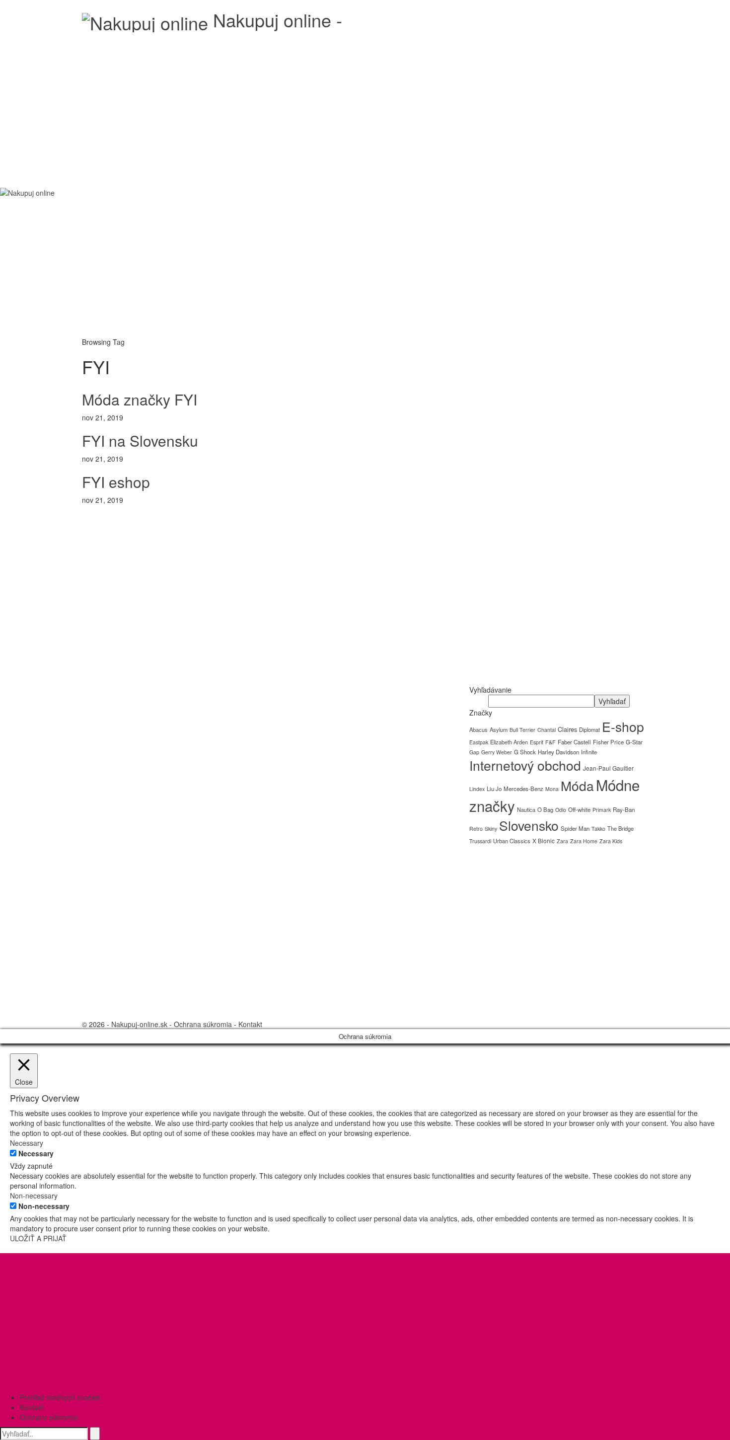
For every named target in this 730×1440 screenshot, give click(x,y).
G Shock (525, 752)
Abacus (478, 729)
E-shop (623, 726)
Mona (552, 789)
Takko (598, 828)
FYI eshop (116, 481)
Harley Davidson (558, 752)
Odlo (560, 809)
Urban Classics (511, 841)
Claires (567, 729)
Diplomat (589, 729)
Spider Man (575, 828)
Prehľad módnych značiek (60, 1397)
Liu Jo (494, 789)
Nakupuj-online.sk (139, 1024)
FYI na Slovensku (140, 440)
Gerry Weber (496, 752)
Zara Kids (610, 841)
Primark (601, 809)
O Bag (545, 809)
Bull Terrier (522, 729)
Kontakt (250, 1024)
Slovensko (529, 825)
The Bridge (620, 828)
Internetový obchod (525, 765)
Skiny (491, 828)
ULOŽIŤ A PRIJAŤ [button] (38, 1238)
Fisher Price (608, 742)
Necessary (36, 1153)
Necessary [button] (26, 1143)
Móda (577, 785)
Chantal (546, 729)
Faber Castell (574, 742)
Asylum (499, 729)
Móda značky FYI (139, 399)
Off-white (579, 809)
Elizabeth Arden (509, 742)
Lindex (477, 789)
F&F (550, 742)
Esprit (536, 742)
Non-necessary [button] (34, 1195)
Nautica (526, 809)
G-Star (634, 742)
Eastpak (478, 742)
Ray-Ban (624, 809)
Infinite (589, 752)
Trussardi (480, 841)
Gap (474, 752)
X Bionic (543, 840)
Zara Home (583, 841)
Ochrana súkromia (203, 1024)
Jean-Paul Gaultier (608, 768)
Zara (562, 841)
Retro (476, 828)
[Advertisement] (365, 106)
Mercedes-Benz (523, 789)
